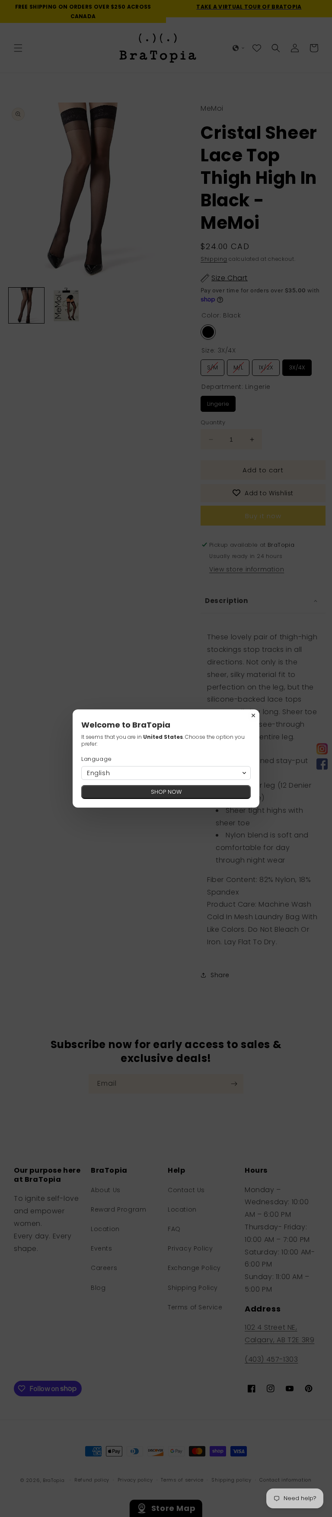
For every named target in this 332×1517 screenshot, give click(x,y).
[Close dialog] (253, 715)
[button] (166, 773)
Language (96, 759)
